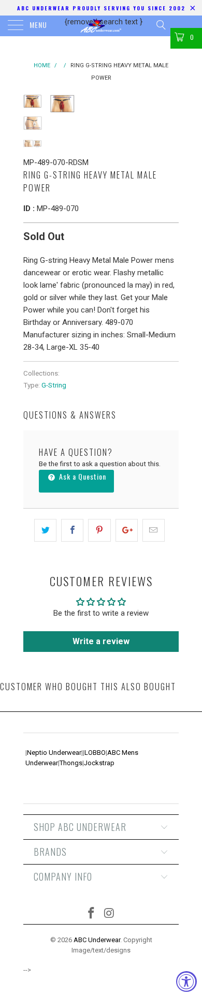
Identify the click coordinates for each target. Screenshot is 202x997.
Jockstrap (99, 763)
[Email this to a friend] (153, 530)
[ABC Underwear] (101, 26)
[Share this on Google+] (127, 530)
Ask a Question (81, 476)
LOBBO (95, 752)
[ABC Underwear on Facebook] (91, 914)
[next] (168, 106)
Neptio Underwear (54, 752)
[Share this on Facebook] (72, 530)
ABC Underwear (97, 940)
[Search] (160, 25)
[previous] (59, 106)
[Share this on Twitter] (45, 530)
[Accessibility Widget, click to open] (186, 981)
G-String (53, 385)
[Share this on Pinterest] (99, 530)
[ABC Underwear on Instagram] (110, 914)
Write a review (101, 641)
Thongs (71, 763)
